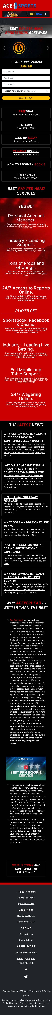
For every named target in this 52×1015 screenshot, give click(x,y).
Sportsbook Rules (26, 903)
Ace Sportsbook (10, 991)
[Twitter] (26, 976)
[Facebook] (26, 969)
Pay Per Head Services (26, 952)
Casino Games (26, 934)
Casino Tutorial (26, 940)
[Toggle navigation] (3, 21)
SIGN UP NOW (25, 98)
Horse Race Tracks (26, 922)
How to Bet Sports (26, 898)
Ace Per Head (16, 620)
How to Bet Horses (26, 916)
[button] (4, 48)
